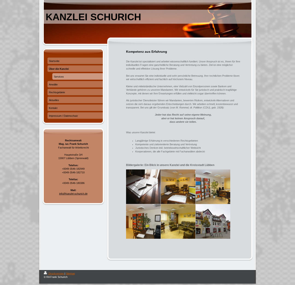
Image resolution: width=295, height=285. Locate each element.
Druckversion (56, 273)
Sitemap (70, 273)
